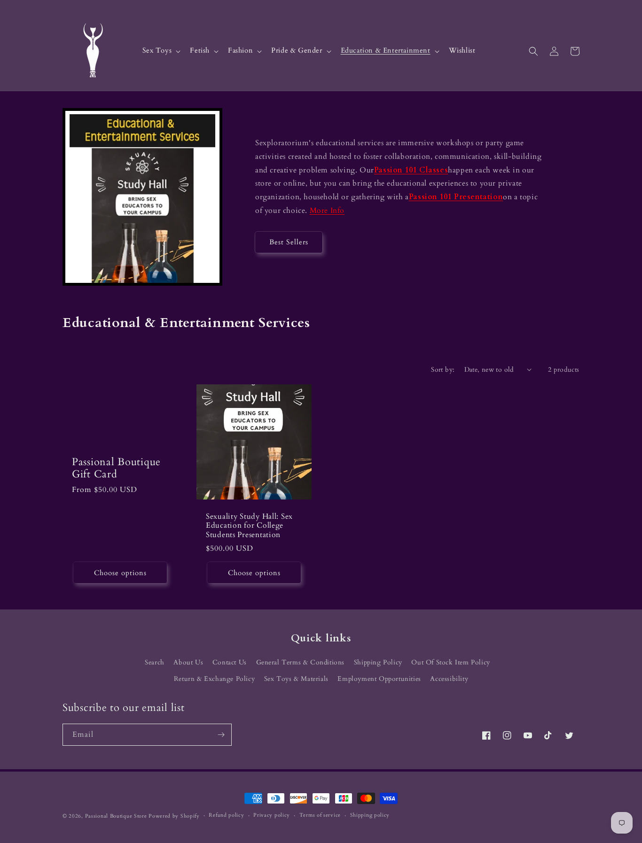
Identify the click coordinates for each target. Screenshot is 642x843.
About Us (188, 662)
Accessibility (449, 678)
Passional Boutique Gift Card (116, 468)
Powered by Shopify (174, 816)
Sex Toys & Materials (296, 678)
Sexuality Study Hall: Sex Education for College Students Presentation (249, 525)
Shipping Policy (378, 662)
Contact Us (229, 662)
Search (154, 662)
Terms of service (320, 815)
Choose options (120, 573)
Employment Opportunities (379, 678)
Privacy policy (271, 815)
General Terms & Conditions (300, 662)
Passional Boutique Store (116, 816)
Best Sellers (288, 242)
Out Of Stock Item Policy (450, 662)
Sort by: (442, 369)
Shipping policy (370, 815)
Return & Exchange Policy (214, 678)
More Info (327, 210)
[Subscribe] (221, 735)
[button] (161, 51)
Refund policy (226, 815)
